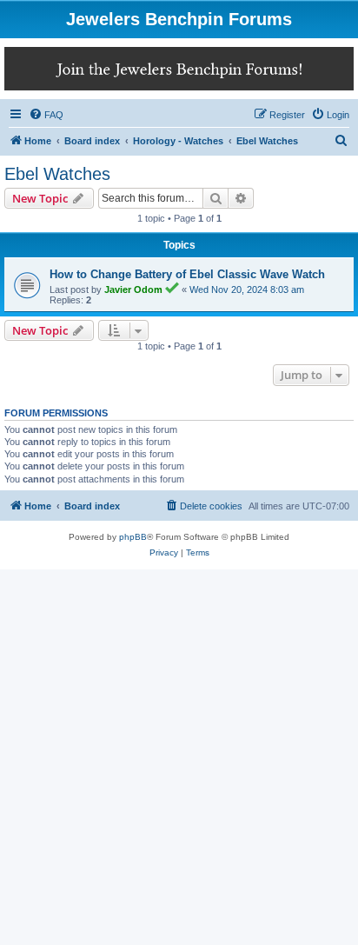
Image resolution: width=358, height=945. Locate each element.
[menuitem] (46, 114)
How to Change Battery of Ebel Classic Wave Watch (187, 274)
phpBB (133, 537)
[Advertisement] (179, 757)
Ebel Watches (57, 173)
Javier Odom (133, 289)
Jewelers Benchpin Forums (179, 19)
